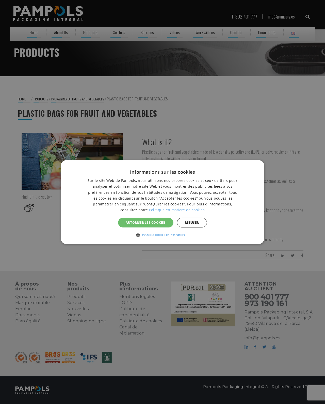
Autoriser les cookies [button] (146, 222)
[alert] (162, 202)
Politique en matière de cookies (177, 209)
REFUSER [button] (192, 222)
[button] (162, 235)
